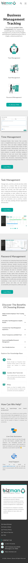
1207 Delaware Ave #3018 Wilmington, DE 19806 (12, 547)
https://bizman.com (10, 551)
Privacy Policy (7, 529)
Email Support (14, 462)
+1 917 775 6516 (10, 543)
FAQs (9, 359)
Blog (9, 384)
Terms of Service (8, 532)
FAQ (4, 535)
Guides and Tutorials (15, 373)
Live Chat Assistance (14, 436)
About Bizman (7, 524)
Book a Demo (7, 527)
